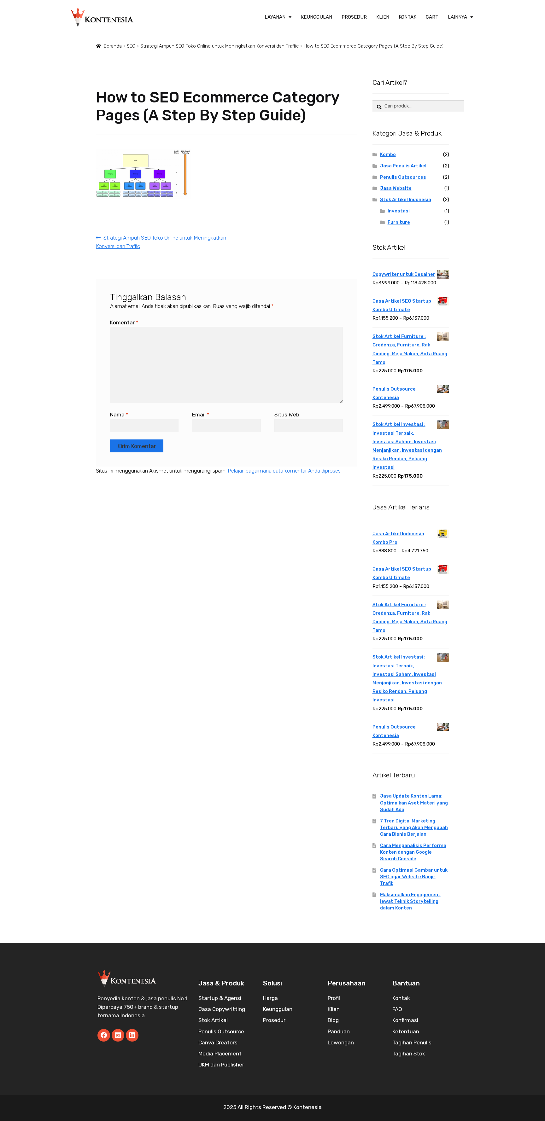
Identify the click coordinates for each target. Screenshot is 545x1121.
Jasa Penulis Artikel (403, 166)
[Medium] (118, 1035)
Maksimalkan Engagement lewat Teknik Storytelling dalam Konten (410, 901)
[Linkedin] (132, 1035)
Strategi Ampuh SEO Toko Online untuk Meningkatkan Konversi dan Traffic (219, 46)
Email (200, 414)
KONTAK (407, 17)
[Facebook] (103, 1035)
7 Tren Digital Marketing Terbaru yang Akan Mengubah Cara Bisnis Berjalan (414, 827)
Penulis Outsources (403, 177)
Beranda (113, 46)
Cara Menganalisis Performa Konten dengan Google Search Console (413, 852)
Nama (119, 414)
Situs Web (286, 414)
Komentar (124, 322)
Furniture (399, 222)
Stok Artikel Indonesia (405, 199)
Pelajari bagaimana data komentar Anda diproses (284, 471)
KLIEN (382, 17)
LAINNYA (457, 17)
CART (432, 17)
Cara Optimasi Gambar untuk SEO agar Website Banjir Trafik (414, 876)
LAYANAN (275, 17)
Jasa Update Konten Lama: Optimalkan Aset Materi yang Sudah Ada (414, 802)
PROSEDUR (354, 17)
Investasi (399, 211)
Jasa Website (396, 188)
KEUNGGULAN (316, 17)
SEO (131, 46)
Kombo (388, 154)
